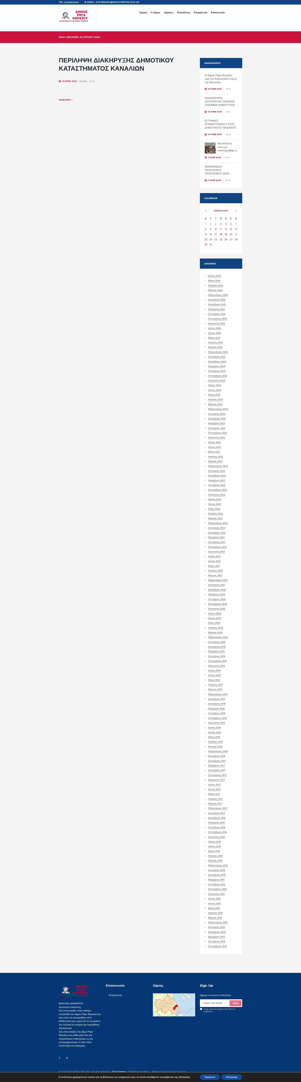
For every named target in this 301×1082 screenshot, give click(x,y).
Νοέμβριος (216, 309)
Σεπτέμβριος (217, 319)
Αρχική (143, 12)
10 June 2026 (215, 134)
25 (220, 240)
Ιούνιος (214, 276)
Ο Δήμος (155, 12)
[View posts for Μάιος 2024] (236, 211)
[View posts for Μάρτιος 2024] (205, 211)
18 (221, 234)
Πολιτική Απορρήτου (138, 1072)
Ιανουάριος (216, 300)
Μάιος (214, 281)
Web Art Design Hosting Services (169, 1072)
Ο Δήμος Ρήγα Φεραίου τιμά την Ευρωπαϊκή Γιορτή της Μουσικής (220, 79)
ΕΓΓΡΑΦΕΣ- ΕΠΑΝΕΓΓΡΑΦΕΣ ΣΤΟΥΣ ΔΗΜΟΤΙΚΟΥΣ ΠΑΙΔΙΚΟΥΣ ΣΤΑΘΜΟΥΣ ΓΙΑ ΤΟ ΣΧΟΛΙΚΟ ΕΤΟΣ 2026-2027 (221, 128)
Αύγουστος (216, 324)
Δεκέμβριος (217, 304)
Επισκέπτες (183, 12)
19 (226, 234)
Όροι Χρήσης (119, 1072)
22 (205, 240)
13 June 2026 (215, 112)
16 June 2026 (215, 89)
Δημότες (169, 12)
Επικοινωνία (218, 12)
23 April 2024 (69, 81)
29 (205, 245)
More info (65, 100)
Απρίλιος (221, 211)
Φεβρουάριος (218, 295)
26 (225, 240)
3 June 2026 (214, 180)
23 (210, 240)
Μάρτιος (215, 290)
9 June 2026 (214, 157)
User (85, 81)
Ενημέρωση (200, 12)
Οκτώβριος (216, 314)
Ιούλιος (214, 328)
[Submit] (235, 1003)
